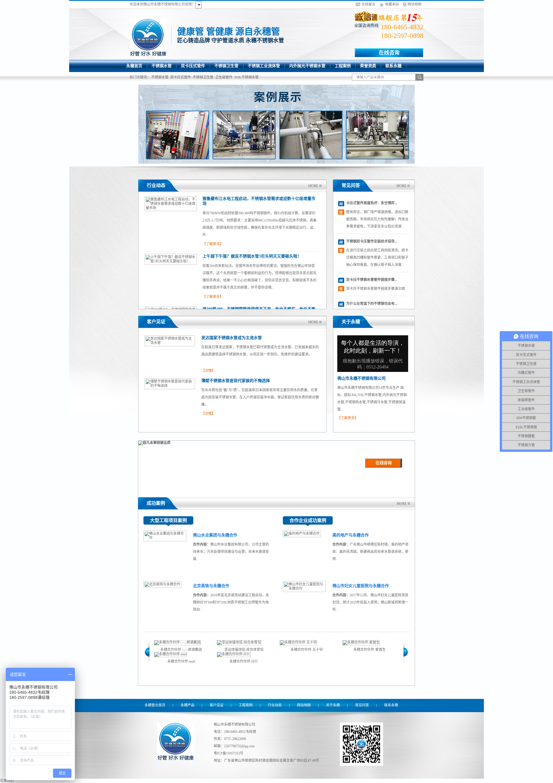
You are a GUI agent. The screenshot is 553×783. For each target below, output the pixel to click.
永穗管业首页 (155, 705)
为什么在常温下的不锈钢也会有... (371, 304)
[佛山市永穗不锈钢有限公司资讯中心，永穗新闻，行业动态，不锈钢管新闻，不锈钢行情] (276, 124)
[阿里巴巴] (388, 16)
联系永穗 (391, 705)
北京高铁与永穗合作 (211, 586)
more (313, 186)
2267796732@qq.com (239, 746)
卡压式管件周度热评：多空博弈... (371, 203)
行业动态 (156, 185)
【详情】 (208, 371)
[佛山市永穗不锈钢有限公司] (148, 37)
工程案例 (246, 705)
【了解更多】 (212, 244)
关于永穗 (351, 321)
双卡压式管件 (180, 77)
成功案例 (156, 503)
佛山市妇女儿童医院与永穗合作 (360, 586)
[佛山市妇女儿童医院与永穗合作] (304, 589)
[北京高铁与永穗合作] (162, 584)
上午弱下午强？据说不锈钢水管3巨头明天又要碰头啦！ (251, 256)
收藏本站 (392, 4)
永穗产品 (187, 705)
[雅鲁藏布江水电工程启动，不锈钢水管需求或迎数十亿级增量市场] (171, 208)
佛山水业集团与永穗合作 (215, 535)
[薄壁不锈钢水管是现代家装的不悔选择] (170, 386)
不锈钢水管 (159, 77)
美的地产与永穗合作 (350, 535)
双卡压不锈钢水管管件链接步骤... (371, 280)
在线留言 (368, 4)
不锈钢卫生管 (203, 77)
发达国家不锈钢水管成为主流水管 (231, 338)
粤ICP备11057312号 (228, 753)
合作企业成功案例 (307, 520)
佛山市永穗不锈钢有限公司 (361, 378)
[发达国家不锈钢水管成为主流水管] (170, 343)
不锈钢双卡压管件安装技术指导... (371, 241)
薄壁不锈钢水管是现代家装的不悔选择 (235, 381)
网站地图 (414, 4)
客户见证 (156, 321)
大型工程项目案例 (168, 520)
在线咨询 (389, 53)
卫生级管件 (223, 77)
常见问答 (351, 185)
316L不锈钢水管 (246, 77)
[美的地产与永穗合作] (302, 534)
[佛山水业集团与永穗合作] (164, 538)
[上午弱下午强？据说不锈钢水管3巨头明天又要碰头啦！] (171, 261)
